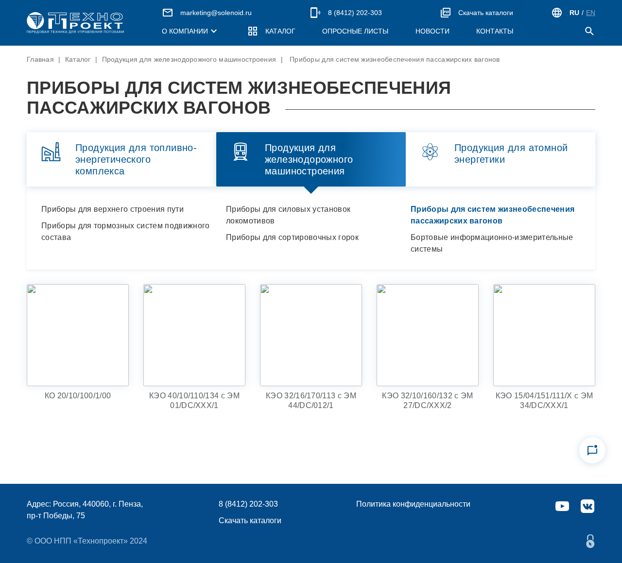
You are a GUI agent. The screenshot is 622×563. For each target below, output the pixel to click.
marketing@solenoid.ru (216, 13)
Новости (432, 31)
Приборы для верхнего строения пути (112, 209)
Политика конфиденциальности (413, 504)
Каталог (280, 31)
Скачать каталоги (485, 13)
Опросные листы (355, 31)
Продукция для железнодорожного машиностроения (189, 59)
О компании (185, 31)
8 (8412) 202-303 (355, 13)
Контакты (494, 31)
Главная (40, 59)
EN (590, 13)
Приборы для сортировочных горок (292, 237)
